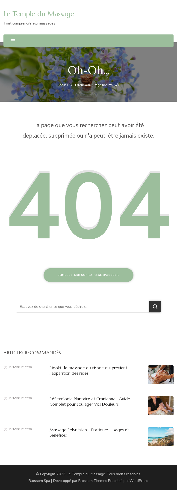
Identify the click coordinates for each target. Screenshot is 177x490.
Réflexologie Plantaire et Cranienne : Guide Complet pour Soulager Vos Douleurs (90, 401)
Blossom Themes (92, 480)
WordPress (139, 480)
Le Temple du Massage (38, 13)
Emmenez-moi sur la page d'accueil (88, 275)
